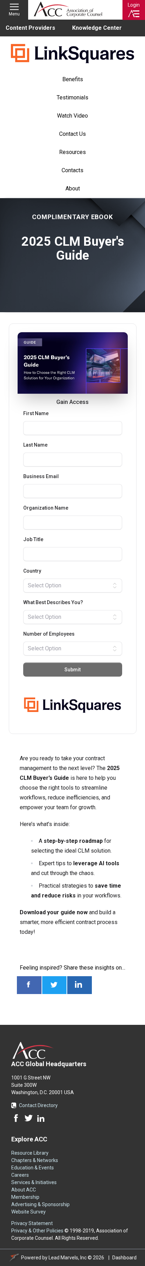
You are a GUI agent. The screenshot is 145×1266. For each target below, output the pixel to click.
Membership (25, 1197)
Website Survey (28, 1212)
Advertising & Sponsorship (40, 1204)
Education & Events (32, 1167)
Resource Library (30, 1153)
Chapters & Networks (34, 1160)
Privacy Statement (32, 1223)
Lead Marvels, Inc (68, 1257)
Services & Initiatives (34, 1182)
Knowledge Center (97, 28)
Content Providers (30, 28)
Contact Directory (38, 1105)
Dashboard (124, 1257)
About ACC (23, 1189)
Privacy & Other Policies (37, 1230)
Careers (20, 1175)
